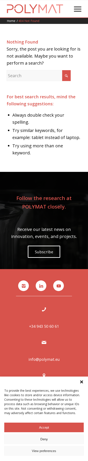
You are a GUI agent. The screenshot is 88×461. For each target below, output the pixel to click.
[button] (81, 382)
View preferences (44, 451)
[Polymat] (36, 8)
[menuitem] (75, 8)
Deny (44, 439)
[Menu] (75, 8)
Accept (44, 427)
